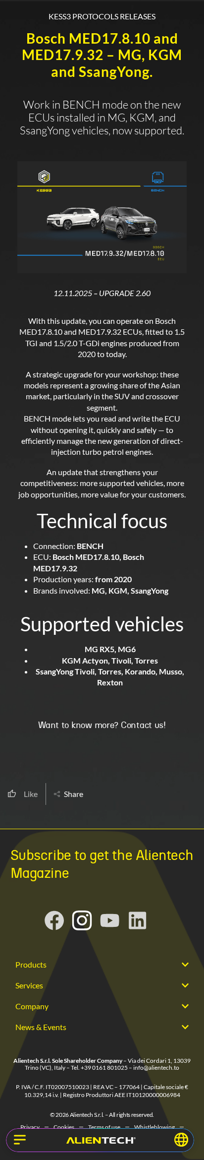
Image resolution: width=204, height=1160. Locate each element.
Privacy (30, 1127)
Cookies (63, 1127)
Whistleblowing (154, 1127)
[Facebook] (54, 920)
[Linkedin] (138, 920)
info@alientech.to (156, 1067)
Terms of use (104, 1127)
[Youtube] (110, 920)
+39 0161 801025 (104, 1067)
